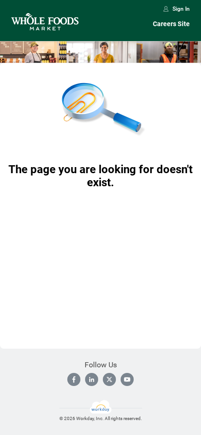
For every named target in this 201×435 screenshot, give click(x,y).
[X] (109, 379)
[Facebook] (73, 379)
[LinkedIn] (91, 379)
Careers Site (171, 24)
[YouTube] (127, 379)
